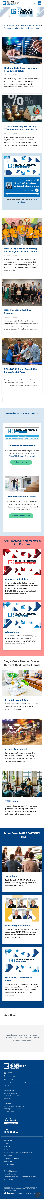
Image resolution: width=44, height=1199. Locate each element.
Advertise (7, 1146)
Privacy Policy (8, 1155)
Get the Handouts (21, 516)
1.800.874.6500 (12, 1076)
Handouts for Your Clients (22, 496)
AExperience (12, 632)
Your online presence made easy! (27, 1193)
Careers (6, 1143)
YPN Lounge (12, 801)
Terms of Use (8, 1161)
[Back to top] (38, 1195)
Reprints (6, 1149)
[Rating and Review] (11, 1124)
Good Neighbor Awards (17, 925)
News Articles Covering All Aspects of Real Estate (20, 1176)
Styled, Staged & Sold (17, 700)
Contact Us (10, 1072)
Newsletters (8, 1140)
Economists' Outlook (16, 749)
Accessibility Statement (11, 1158)
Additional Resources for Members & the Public (19, 1152)
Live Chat (10, 1079)
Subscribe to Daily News (22, 445)
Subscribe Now (21, 462)
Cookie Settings (9, 1164)
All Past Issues (8, 1179)
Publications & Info (10, 1174)
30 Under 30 (11, 876)
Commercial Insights (16, 579)
